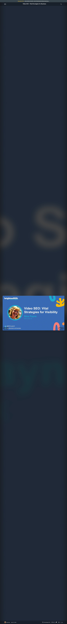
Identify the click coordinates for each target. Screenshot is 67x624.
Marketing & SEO (47, 622)
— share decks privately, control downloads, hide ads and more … (33, 1)
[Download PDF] (62, 622)
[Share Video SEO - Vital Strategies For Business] (56, 622)
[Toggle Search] (61, 4)
